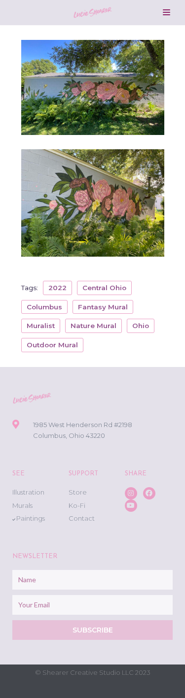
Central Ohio (104, 288)
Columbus (44, 307)
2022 (57, 288)
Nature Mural (93, 326)
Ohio (140, 326)
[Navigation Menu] (166, 12)
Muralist (41, 326)
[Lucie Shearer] (92, 12)
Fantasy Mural (103, 307)
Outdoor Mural (52, 345)
